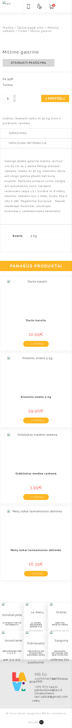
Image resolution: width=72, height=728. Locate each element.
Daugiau (37, 573)
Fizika (22, 31)
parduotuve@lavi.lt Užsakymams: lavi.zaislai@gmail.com (51, 693)
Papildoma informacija (28, 143)
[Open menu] (64, 6)
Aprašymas (18, 133)
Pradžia (8, 27)
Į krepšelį (55, 98)
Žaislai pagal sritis (30, 27)
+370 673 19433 (46, 686)
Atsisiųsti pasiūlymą (28, 62)
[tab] (36, 133)
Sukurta (33, 722)
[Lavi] (7, 3)
